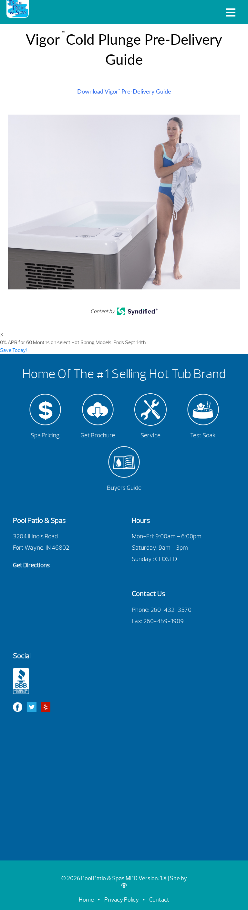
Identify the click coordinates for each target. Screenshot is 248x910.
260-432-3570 (170, 610)
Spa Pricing (45, 435)
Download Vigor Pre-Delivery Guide (124, 92)
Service (150, 435)
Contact (159, 900)
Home (86, 900)
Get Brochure (97, 435)
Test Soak (203, 435)
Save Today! (13, 350)
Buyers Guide (124, 488)
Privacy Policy (121, 900)
